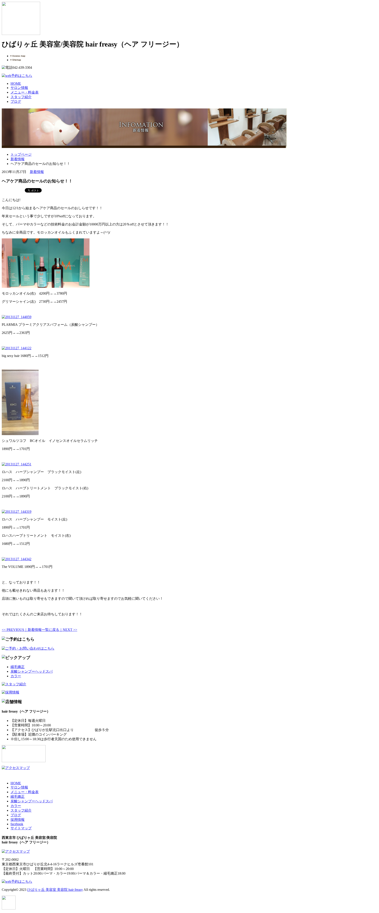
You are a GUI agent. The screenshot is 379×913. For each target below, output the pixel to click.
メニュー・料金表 (25, 92)
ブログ (16, 101)
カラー (16, 676)
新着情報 (18, 159)
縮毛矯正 (18, 667)
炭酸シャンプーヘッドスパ (32, 671)
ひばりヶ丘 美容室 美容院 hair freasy (55, 889)
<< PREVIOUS (13, 630)
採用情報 (18, 819)
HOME (16, 83)
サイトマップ (21, 828)
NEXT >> (70, 630)
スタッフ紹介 (21, 97)
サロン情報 (19, 88)
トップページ (21, 154)
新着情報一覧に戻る (43, 630)
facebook (17, 824)
